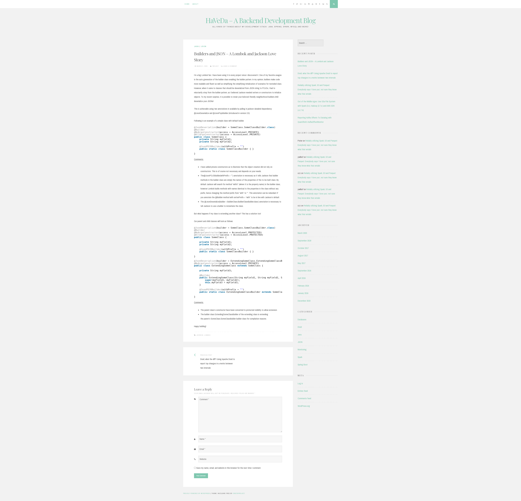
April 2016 (302, 278)
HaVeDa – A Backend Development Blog (261, 20)
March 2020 (302, 232)
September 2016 (304, 270)
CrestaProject (239, 493)
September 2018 (304, 240)
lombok (207, 335)
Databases (302, 319)
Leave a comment (230, 66)
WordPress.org (304, 405)
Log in (300, 383)
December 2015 (304, 300)
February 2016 (303, 285)
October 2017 (303, 248)
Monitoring (302, 349)
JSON (203, 46)
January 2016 (303, 293)
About (195, 4)
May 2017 (301, 263)
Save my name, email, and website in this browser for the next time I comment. (228, 467)
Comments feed (304, 398)
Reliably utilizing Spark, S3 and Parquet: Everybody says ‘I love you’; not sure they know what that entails (317, 89)
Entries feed (303, 390)
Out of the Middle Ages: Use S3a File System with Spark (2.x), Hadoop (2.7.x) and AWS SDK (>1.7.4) (316, 106)
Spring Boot (303, 364)
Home (187, 4)
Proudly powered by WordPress (196, 493)
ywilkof (215, 66)
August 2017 (303, 255)
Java (196, 46)
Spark (300, 357)
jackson (199, 335)
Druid (300, 326)
